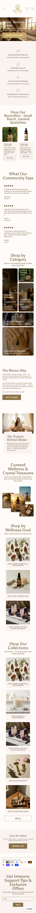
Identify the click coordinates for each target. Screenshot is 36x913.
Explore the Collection (14, 35)
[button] (3, 8)
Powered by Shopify (16, 860)
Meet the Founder (12, 397)
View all (18, 818)
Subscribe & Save (18, 846)
